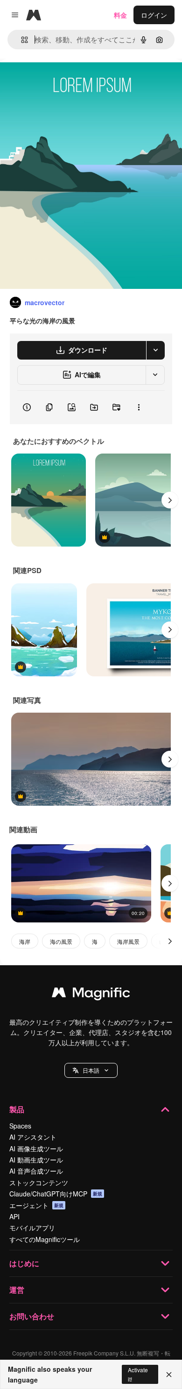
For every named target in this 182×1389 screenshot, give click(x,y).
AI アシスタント (32, 1137)
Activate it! (138, 1374)
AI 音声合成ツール (36, 1170)
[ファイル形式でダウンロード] (155, 350)
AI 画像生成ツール (36, 1148)
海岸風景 (128, 941)
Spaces (20, 1125)
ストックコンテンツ (38, 1182)
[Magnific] (91, 995)
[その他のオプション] (138, 407)
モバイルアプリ (32, 1227)
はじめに (24, 1263)
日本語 (91, 1070)
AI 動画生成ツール (36, 1159)
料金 (120, 15)
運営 (16, 1289)
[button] (91, 1070)
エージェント (36, 1205)
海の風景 (61, 941)
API (14, 1216)
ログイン (154, 15)
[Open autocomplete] (21, 39)
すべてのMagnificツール (44, 1239)
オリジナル (64, 80)
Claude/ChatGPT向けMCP (55, 1193)
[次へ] (169, 500)
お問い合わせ (31, 1316)
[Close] (169, 1374)
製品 (16, 1109)
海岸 (24, 941)
